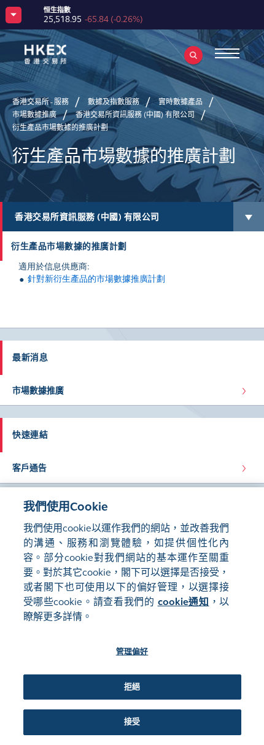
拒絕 (132, 687)
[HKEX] (64, 54)
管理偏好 (132, 652)
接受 (132, 722)
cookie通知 (183, 602)
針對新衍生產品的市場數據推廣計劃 (96, 279)
